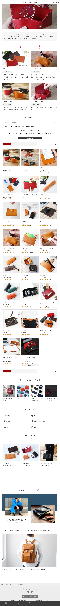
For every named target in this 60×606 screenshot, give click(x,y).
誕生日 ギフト (21, 126)
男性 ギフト (14, 126)
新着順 (20, 144)
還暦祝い (28, 126)
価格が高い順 (15, 144)
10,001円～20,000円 (41, 133)
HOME (2, 584)
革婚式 (32, 126)
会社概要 (21, 600)
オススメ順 (26, 144)
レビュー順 (32, 144)
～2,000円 (8, 133)
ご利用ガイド (14, 600)
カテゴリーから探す (10, 584)
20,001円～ (51, 133)
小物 (17, 584)
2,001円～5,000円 (17, 133)
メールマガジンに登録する (30, 596)
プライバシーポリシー (29, 600)
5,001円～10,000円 (29, 133)
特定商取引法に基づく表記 (42, 600)
